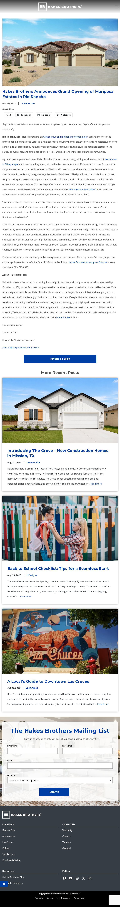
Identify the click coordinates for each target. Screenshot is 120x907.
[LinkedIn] (91, 878)
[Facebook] (65, 878)
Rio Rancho (28, 103)
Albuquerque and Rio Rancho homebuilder (65, 136)
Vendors (66, 842)
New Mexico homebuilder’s (82, 189)
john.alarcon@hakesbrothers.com (20, 347)
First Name (12, 745)
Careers (66, 836)
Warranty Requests (12, 883)
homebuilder (63, 317)
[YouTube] (72, 878)
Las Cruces (32, 687)
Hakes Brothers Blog (13, 877)
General (66, 848)
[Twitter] (85, 878)
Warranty (67, 830)
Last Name (67, 745)
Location (11, 775)
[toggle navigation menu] (116, 7)
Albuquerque (9, 836)
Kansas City (8, 830)
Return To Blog (60, 358)
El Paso (6, 848)
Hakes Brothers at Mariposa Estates (87, 262)
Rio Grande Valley (11, 860)
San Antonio (8, 854)
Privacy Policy (79, 898)
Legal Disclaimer (63, 898)
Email (10, 760)
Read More (96, 483)
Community (33, 462)
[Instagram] (78, 878)
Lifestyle (32, 575)
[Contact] (4, 884)
